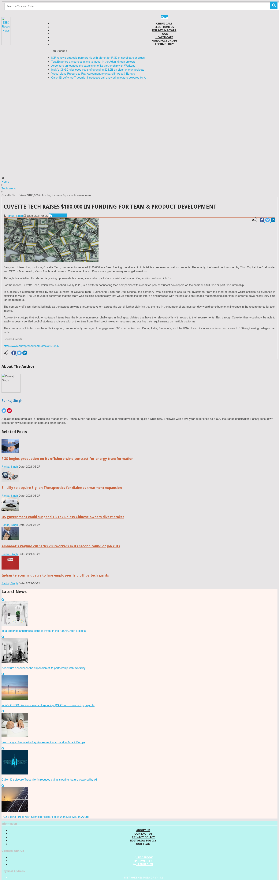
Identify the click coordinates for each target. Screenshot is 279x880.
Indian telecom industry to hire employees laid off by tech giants (55, 575)
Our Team (143, 844)
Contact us (143, 833)
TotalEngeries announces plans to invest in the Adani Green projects (93, 61)
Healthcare (164, 37)
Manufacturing (164, 40)
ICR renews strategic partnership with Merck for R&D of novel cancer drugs (98, 57)
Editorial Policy (143, 840)
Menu (164, 17)
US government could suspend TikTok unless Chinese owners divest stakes (63, 517)
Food (164, 33)
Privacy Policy (143, 837)
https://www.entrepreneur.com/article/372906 (31, 346)
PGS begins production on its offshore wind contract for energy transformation (67, 459)
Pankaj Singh (14, 215)
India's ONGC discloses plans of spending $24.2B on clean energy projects (97, 69)
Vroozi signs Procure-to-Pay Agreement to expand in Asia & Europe (93, 73)
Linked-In (144, 864)
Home (5, 181)
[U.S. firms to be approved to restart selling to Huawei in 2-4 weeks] (10, 452)
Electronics (164, 27)
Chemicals (164, 23)
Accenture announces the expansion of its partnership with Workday (93, 65)
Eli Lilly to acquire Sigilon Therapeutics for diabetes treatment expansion (62, 488)
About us (143, 830)
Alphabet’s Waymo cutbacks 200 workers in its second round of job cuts (61, 546)
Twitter (144, 861)
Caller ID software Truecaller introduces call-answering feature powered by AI (99, 77)
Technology (164, 44)
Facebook (144, 857)
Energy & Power (164, 30)
